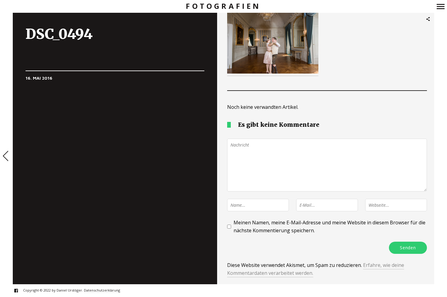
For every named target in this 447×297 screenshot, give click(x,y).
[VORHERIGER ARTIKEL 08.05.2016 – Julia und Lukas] (6, 156)
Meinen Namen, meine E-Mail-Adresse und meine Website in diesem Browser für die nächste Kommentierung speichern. (329, 226)
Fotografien (223, 6)
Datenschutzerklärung (102, 290)
